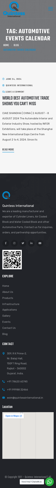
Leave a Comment (15, 92)
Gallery (6, 315)
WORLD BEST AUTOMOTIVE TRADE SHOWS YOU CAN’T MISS (25, 101)
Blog (16, 45)
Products (7, 298)
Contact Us (9, 327)
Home (6, 45)
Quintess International (19, 85)
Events (6, 321)
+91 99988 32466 (17, 389)
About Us (7, 291)
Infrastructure (10, 304)
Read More (8, 150)
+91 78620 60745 (17, 381)
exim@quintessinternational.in (25, 397)
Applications (9, 309)
